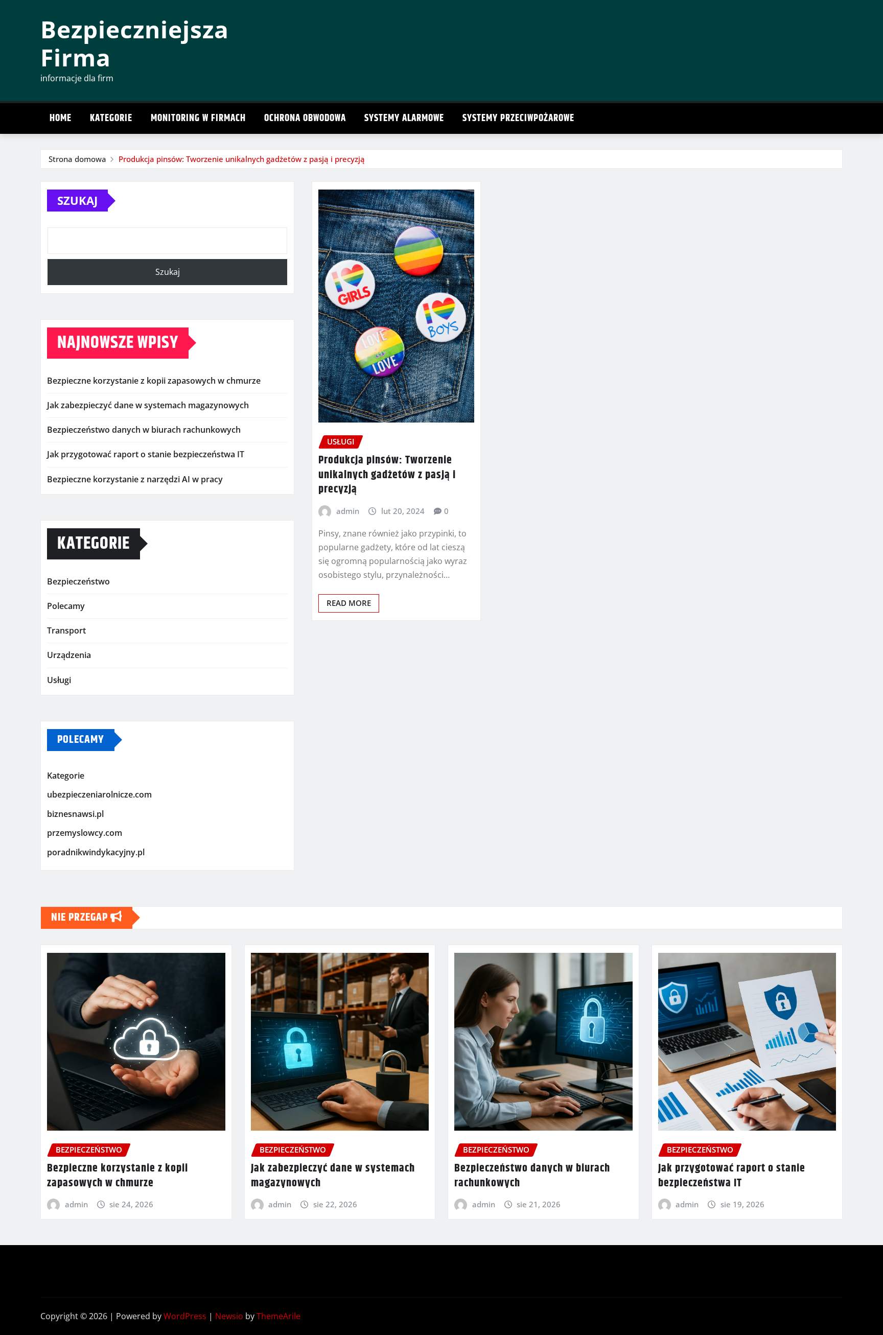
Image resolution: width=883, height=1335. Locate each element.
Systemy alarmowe (404, 118)
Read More (349, 603)
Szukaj (77, 200)
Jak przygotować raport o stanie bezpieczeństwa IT (145, 454)
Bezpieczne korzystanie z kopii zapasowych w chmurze (154, 380)
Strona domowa (77, 159)
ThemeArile (278, 1316)
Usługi (59, 680)
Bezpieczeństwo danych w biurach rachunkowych (144, 429)
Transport (66, 630)
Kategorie (111, 118)
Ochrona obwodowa (305, 118)
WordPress (185, 1316)
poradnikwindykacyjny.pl (96, 852)
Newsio (229, 1316)
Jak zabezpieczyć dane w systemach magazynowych (148, 405)
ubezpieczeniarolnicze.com (99, 794)
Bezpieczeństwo (78, 581)
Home (61, 118)
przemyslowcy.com (84, 833)
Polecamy (66, 606)
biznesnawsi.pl (75, 813)
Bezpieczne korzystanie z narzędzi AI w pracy (135, 479)
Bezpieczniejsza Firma (134, 43)
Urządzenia (69, 655)
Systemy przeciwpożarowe (518, 118)
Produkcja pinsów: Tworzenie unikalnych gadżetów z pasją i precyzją (242, 159)
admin (347, 511)
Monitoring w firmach (198, 118)
